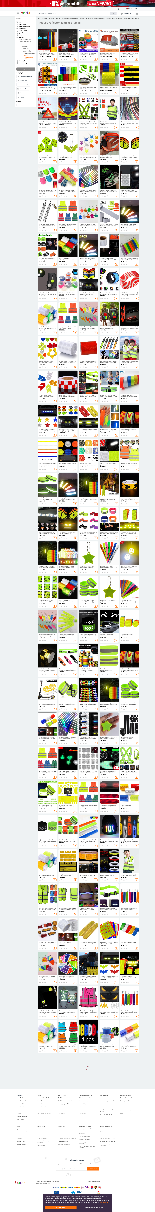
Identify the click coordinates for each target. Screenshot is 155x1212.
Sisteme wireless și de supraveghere (25, 42)
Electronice (44, 18)
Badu (39, 18)
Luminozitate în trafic (29, 53)
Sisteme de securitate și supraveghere (27, 45)
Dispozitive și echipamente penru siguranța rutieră (27, 50)
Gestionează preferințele (94, 1207)
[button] (18, 13)
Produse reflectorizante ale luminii (28, 57)
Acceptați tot (60, 1207)
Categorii (18, 18)
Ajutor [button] (119, 9)
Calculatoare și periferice (25, 39)
